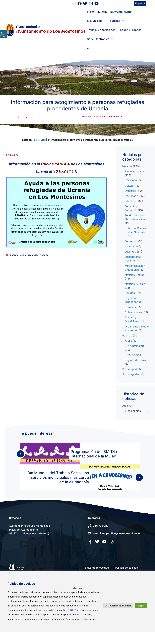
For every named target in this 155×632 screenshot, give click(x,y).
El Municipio (94, 20)
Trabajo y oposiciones (101, 29)
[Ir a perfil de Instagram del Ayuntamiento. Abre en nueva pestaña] (91, 3)
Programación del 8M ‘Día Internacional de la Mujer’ (94, 453)
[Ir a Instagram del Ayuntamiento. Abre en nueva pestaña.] (112, 541)
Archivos (127, 405)
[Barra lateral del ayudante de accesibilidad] (3, 34)
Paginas (127, 335)
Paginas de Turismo (137, 360)
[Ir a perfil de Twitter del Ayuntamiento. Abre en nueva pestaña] (85, 3)
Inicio (90, 11)
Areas (128, 340)
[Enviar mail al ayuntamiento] (74, 3)
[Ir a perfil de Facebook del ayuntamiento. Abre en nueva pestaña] (79, 3)
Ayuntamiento (28, 27)
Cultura (129, 185)
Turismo (115, 20)
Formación (131, 241)
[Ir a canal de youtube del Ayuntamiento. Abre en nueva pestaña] (96, 3)
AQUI (70, 610)
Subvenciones (133, 312)
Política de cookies (126, 567)
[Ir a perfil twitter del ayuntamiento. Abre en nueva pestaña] (97, 541)
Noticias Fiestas (134, 274)
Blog (43, 139)
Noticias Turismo (135, 283)
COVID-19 (131, 180)
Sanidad (130, 292)
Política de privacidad (96, 567)
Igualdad (130, 246)
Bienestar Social (91, 116)
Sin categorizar (131, 374)
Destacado (108, 116)
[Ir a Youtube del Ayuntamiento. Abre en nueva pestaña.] (104, 541)
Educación (131, 201)
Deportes (130, 190)
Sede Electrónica (98, 39)
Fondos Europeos (130, 29)
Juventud (130, 251)
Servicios (130, 307)
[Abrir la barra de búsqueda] (88, 48)
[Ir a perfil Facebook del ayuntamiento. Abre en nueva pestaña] (90, 541)
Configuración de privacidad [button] (118, 605)
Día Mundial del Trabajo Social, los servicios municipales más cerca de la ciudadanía (58, 477)
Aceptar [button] (141, 605)
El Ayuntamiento (121, 11)
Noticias (102, 11)
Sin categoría (130, 369)
